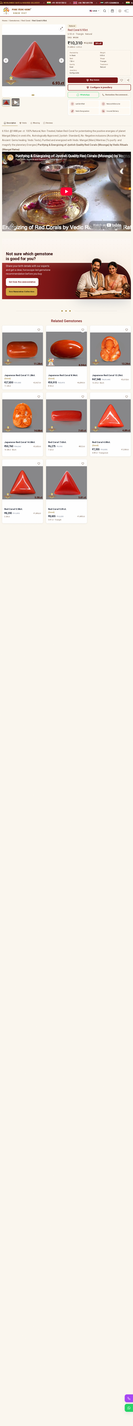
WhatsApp (85, 95)
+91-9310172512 (59, 3)
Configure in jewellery (101, 87)
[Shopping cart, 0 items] (112, 11)
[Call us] (129, 1398)
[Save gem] (121, 80)
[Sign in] (120, 11)
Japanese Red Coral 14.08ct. (19, 442)
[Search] (104, 11)
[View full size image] (61, 28)
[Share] (128, 80)
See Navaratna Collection (21, 292)
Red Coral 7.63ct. (57, 442)
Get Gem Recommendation (22, 282)
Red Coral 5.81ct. (57, 509)
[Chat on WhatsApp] (129, 1408)
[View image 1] (6, 102)
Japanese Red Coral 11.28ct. (19, 375)
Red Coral (25, 21)
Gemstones (14, 21)
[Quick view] (41, 336)
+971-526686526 (111, 3)
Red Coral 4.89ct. (101, 442)
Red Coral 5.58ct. (13, 509)
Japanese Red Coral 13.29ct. (107, 375)
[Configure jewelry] (41, 343)
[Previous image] (5, 60)
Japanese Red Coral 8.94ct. (63, 375)
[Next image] (61, 60)
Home (4, 21)
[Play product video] (15, 102)
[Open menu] (127, 11)
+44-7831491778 (85, 3)
